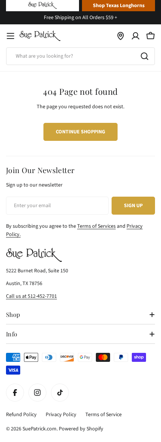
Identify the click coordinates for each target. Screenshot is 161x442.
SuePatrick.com (39, 429)
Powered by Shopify (81, 429)
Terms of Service (103, 414)
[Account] (135, 35)
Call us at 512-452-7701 (31, 296)
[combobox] (80, 56)
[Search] (144, 56)
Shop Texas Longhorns (119, 5)
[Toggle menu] (10, 35)
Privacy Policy (61, 414)
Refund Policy (21, 414)
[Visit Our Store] (120, 35)
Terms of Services (96, 226)
